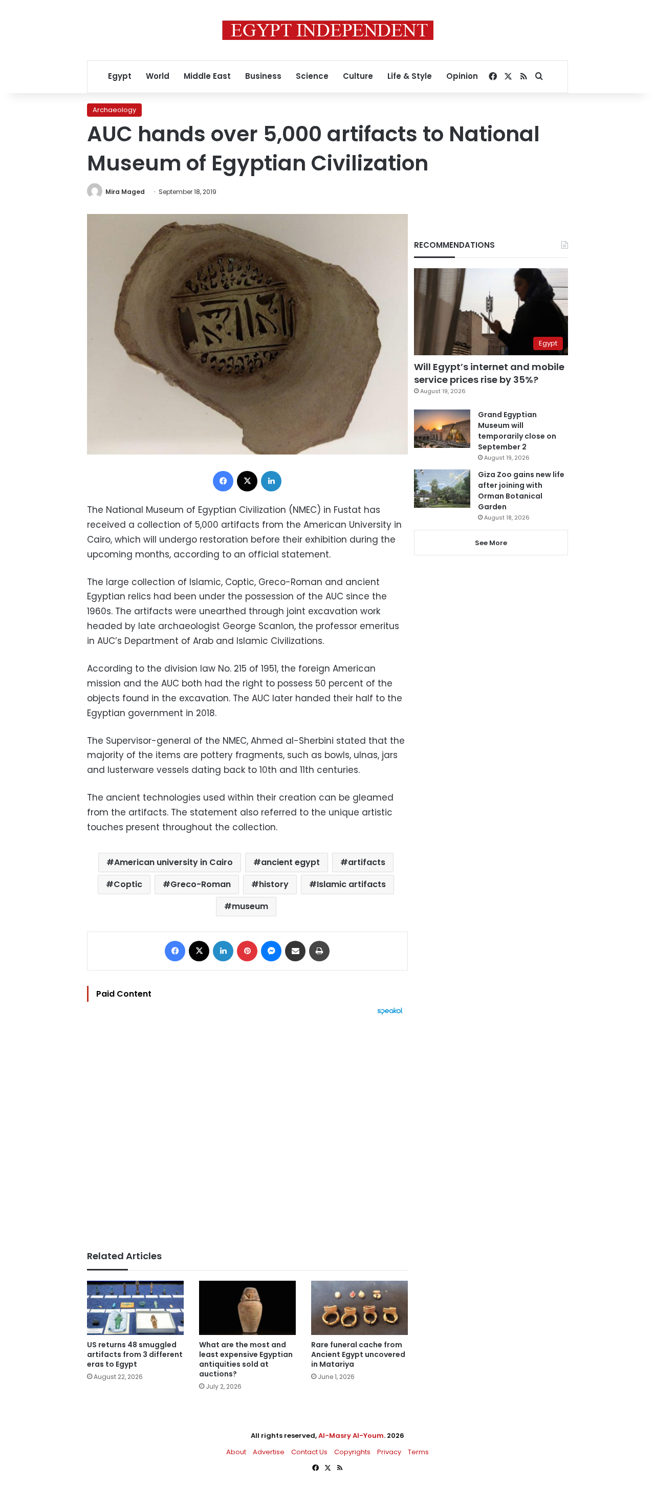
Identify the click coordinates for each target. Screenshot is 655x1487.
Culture (358, 76)
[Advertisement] (247, 1127)
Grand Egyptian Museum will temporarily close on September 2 (517, 431)
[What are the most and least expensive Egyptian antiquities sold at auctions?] (247, 1308)
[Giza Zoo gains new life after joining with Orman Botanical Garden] (442, 488)
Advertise (269, 1452)
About (236, 1452)
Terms (418, 1452)
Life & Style (409, 76)
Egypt (120, 76)
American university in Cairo (173, 862)
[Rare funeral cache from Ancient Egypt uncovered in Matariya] (359, 1308)
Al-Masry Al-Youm (351, 1435)
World (157, 76)
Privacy (389, 1452)
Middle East (207, 76)
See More (491, 543)
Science (312, 76)
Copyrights (352, 1452)
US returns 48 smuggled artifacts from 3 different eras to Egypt (135, 1354)
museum (250, 906)
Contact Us (309, 1452)
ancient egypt (290, 862)
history (274, 884)
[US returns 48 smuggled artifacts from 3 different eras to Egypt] (135, 1308)
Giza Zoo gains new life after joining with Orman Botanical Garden (521, 490)
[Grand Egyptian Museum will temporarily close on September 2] (442, 429)
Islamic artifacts (351, 884)
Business (263, 76)
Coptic (128, 884)
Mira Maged (125, 191)
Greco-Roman (200, 884)
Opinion (462, 76)
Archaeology (114, 110)
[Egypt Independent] (327, 30)
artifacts (366, 862)
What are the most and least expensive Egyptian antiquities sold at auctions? (246, 1359)
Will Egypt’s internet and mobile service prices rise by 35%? (489, 373)
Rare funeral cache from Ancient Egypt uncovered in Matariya (358, 1354)
